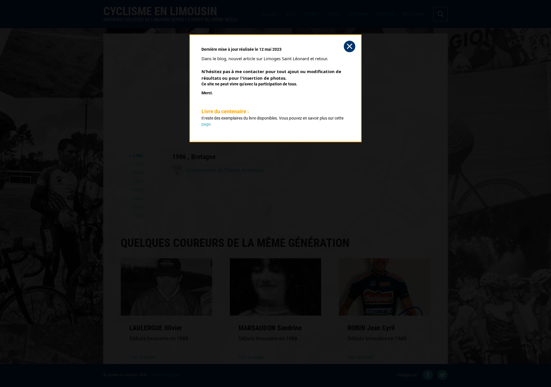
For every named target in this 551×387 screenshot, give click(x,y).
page (205, 124)
